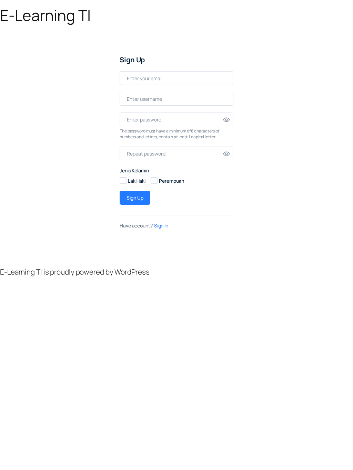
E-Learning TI (45, 15)
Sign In (161, 225)
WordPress (131, 272)
